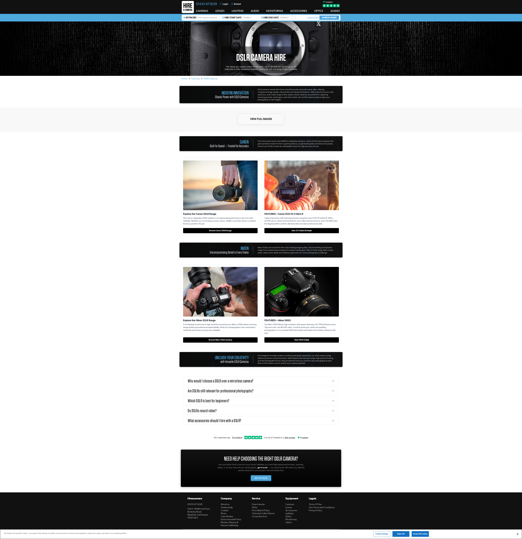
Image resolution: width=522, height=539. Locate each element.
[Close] (518, 534)
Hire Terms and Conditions (322, 507)
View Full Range (261, 119)
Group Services (259, 516)
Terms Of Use (315, 504)
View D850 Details (301, 340)
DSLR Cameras (210, 78)
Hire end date (271, 17)
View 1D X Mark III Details (302, 231)
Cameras (195, 78)
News (223, 513)
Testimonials (227, 507)
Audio (288, 516)
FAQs (254, 507)
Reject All (400, 534)
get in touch (262, 467)
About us (225, 504)
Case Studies (227, 516)
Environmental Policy (231, 519)
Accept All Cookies (420, 534)
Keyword (191, 17)
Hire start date (233, 17)
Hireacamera (194, 498)
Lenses (288, 507)
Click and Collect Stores (263, 513)
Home (184, 78)
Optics (288, 522)
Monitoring (291, 519)
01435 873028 (206, 4)
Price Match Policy (261, 510)
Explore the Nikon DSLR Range (199, 320)
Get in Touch (261, 478)
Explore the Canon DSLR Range (199, 214)
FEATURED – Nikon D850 (277, 320)
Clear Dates (313, 18)
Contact (224, 510)
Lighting (289, 513)
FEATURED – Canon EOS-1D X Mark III (283, 214)
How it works (258, 504)
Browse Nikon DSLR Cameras (220, 340)
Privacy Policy (315, 510)
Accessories (291, 510)
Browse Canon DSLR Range (220, 231)
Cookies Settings (381, 534)
